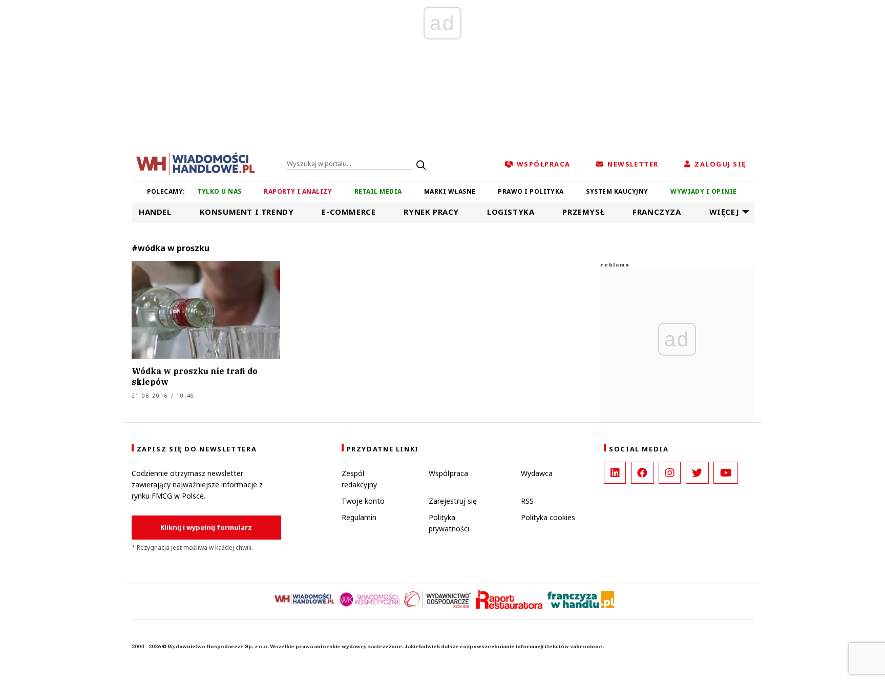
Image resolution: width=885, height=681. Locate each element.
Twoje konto (363, 501)
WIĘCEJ (724, 212)
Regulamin (359, 517)
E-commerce (348, 212)
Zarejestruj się (453, 501)
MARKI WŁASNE (450, 191)
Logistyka (510, 212)
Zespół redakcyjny (359, 478)
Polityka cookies (548, 517)
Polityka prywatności (449, 522)
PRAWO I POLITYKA (531, 191)
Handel (155, 212)
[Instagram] (670, 473)
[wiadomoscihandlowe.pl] (196, 163)
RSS (527, 501)
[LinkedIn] (615, 473)
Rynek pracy (431, 212)
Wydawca (537, 473)
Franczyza (657, 212)
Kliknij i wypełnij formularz (206, 527)
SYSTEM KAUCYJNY (617, 191)
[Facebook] (642, 473)
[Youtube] (725, 473)
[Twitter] (697, 473)
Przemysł (583, 212)
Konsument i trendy (247, 212)
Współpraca (448, 473)
